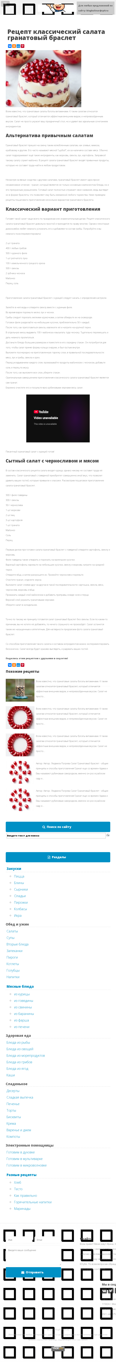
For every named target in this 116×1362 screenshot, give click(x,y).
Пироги (12, 957)
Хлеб (17, 1182)
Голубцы (13, 970)
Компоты (13, 1136)
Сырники (21, 889)
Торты (11, 1110)
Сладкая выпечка (19, 1097)
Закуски (13, 868)
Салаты (12, 931)
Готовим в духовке (20, 1152)
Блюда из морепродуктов (25, 1055)
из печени (21, 1026)
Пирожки (21, 902)
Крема (11, 1123)
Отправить (35, 1272)
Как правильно (25, 1195)
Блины (19, 882)
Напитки (12, 976)
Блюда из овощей (19, 1049)
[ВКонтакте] (10, 46)
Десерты (12, 1090)
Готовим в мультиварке (24, 1158)
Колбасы (20, 909)
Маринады (22, 1208)
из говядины (23, 1000)
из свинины (23, 1007)
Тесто (18, 1189)
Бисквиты (13, 1117)
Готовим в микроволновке (26, 1165)
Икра (18, 915)
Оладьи (20, 895)
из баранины (24, 1013)
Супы (10, 937)
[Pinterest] (22, 46)
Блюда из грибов (19, 1062)
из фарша (21, 1020)
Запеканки (14, 950)
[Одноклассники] (14, 46)
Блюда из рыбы (18, 1042)
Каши (10, 1075)
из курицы (22, 994)
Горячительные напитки (33, 1202)
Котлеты (12, 963)
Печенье (12, 1103)
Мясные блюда (20, 986)
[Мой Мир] (18, 46)
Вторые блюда (17, 944)
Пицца (19, 876)
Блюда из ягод (17, 1068)
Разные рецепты (21, 1174)
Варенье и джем (18, 1130)
